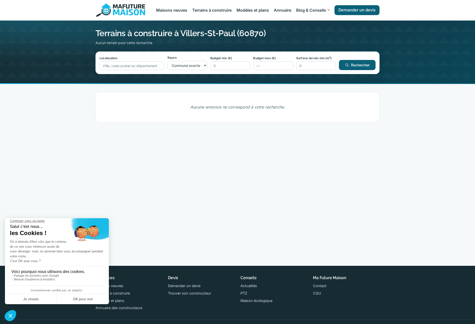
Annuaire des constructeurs (118, 308)
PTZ (243, 293)
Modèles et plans (253, 10)
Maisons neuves (171, 10)
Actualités (248, 286)
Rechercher (360, 65)
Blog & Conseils (311, 10)
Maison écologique (256, 300)
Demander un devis (357, 10)
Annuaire (282, 10)
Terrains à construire (212, 10)
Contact (320, 286)
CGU (317, 293)
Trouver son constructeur (189, 293)
